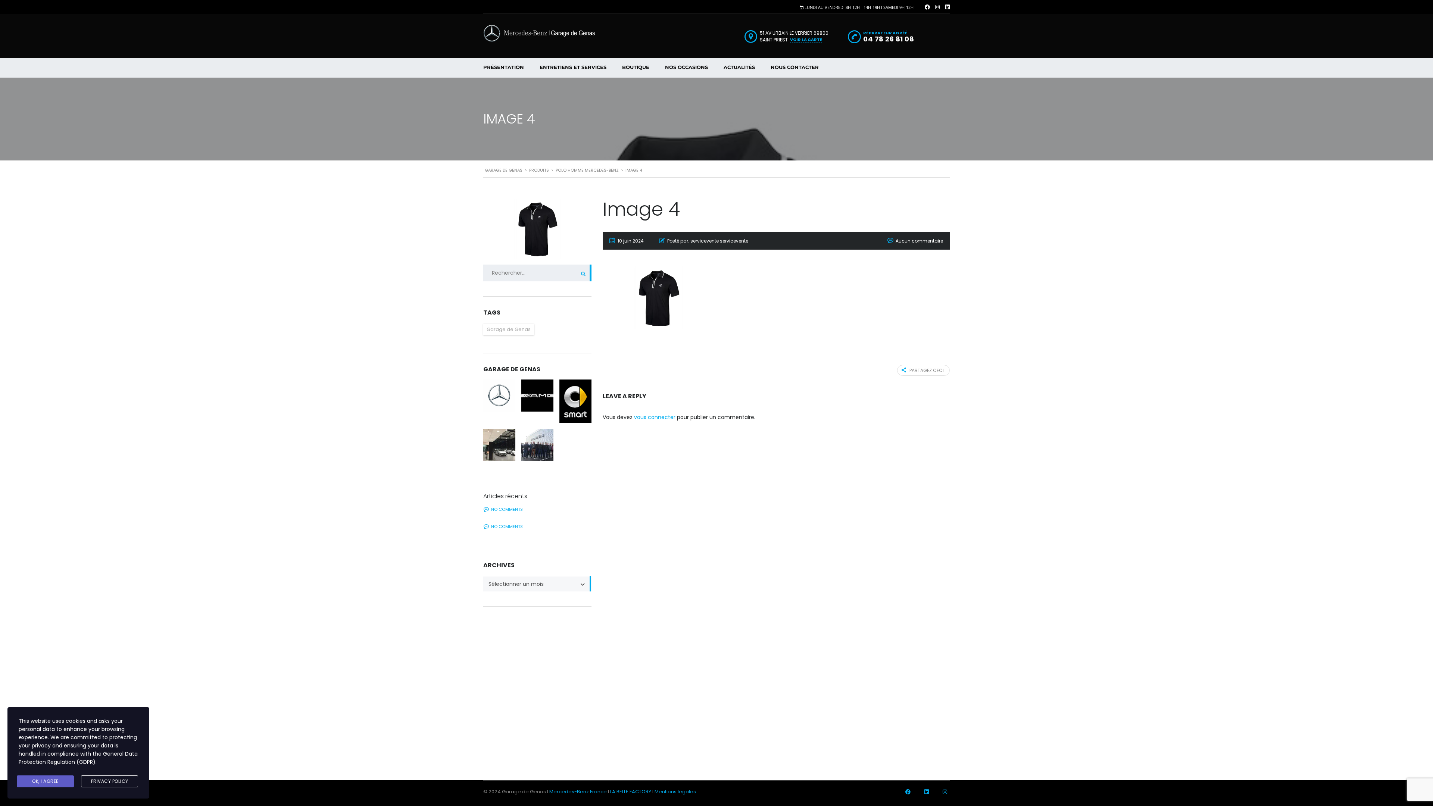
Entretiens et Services (573, 67)
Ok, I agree (45, 781)
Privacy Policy (109, 781)
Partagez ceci (926, 370)
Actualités (739, 67)
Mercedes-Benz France (578, 791)
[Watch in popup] (499, 395)
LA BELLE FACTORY (630, 791)
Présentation (503, 67)
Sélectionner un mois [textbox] (516, 584)
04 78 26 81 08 (888, 39)
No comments (507, 509)
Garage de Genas (509, 329)
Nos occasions (686, 67)
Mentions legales (675, 791)
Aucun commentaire (919, 241)
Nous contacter (795, 67)
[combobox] (537, 584)
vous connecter (654, 417)
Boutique (635, 67)
